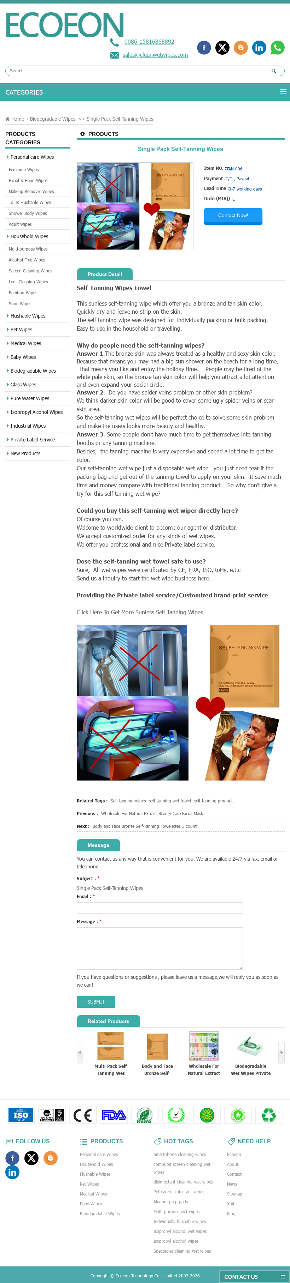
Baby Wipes (23, 357)
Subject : (88, 878)
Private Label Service (33, 439)
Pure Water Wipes (30, 398)
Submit (96, 1002)
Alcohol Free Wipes (27, 259)
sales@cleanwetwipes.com (155, 54)
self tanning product (213, 800)
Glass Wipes (23, 384)
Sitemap (234, 1193)
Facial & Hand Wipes (28, 180)
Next (281, 1053)
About (232, 1164)
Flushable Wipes (28, 316)
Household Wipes (29, 236)
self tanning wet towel (170, 800)
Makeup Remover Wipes (31, 191)
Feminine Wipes (24, 169)
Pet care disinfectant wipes (178, 1191)
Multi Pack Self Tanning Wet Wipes (110, 1070)
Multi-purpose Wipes (28, 248)
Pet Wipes (21, 329)
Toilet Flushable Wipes (30, 202)
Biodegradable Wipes (52, 119)
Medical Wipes (26, 343)
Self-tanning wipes (128, 800)
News (232, 1183)
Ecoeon (234, 1154)
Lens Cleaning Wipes (28, 281)
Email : (86, 896)
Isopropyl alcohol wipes (175, 1241)
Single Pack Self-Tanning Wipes (110, 888)
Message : (89, 921)
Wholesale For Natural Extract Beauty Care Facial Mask (152, 813)
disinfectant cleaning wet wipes (183, 1181)
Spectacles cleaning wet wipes (182, 1250)
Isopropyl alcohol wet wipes (180, 1231)
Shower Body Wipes (28, 213)
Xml (230, 1203)
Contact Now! (233, 215)
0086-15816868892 (149, 41)
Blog (231, 1213)
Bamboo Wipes (23, 292)
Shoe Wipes (20, 303)
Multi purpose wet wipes (176, 1211)
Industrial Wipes (28, 426)
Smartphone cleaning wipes (179, 1154)
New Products (25, 453)
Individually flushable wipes (179, 1221)
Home (17, 119)
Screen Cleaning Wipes (30, 270)
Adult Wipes (20, 224)
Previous (80, 1053)
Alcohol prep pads (170, 1201)
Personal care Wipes (32, 157)
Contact (234, 1173)
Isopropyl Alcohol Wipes (37, 412)
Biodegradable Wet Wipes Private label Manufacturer (251, 1070)
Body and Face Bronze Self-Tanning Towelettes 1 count (145, 826)
